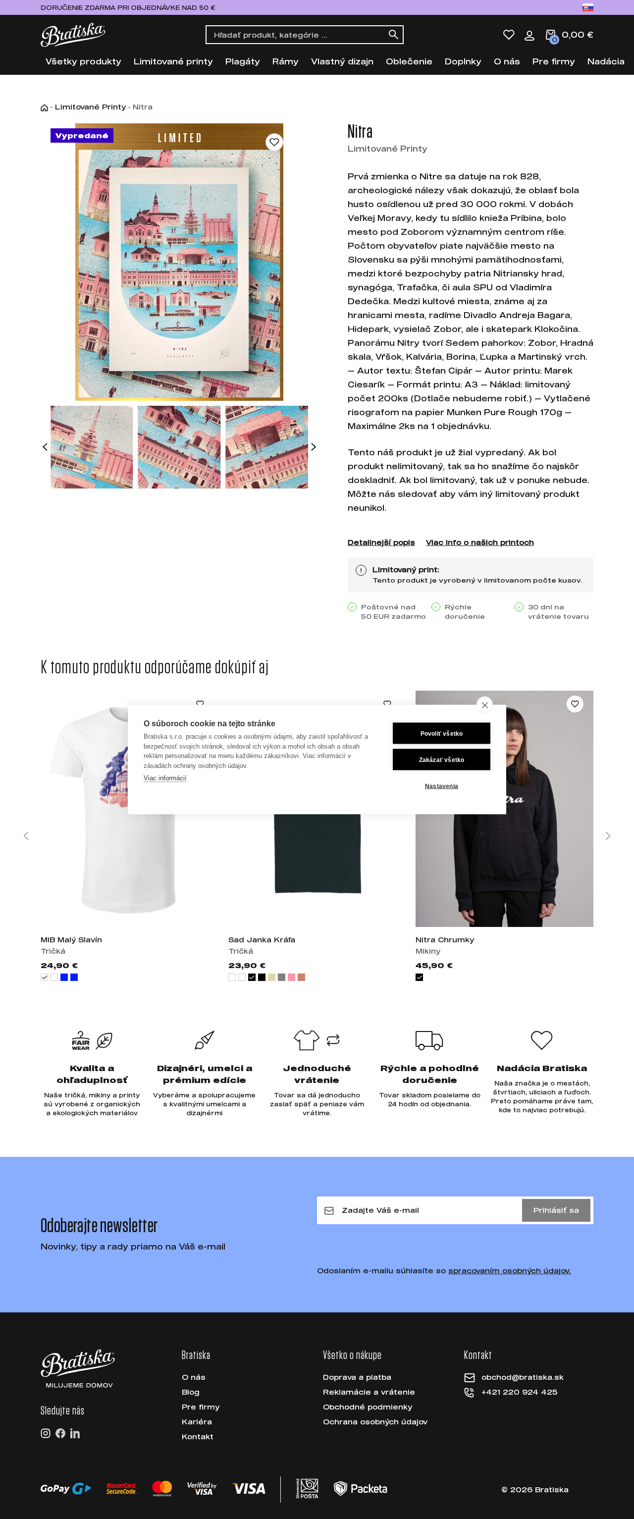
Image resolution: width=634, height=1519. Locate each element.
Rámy (285, 61)
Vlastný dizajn (342, 61)
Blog (191, 1392)
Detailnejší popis (381, 542)
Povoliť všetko (442, 733)
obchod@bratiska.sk (522, 1377)
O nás (507, 61)
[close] (484, 705)
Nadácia (606, 61)
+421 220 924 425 (519, 1392)
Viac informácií (165, 778)
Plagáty (242, 61)
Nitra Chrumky (445, 939)
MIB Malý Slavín (71, 939)
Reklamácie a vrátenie (369, 1392)
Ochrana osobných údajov (375, 1421)
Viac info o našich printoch (480, 542)
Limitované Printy (90, 107)
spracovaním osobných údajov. (509, 1270)
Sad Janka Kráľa (261, 939)
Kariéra (197, 1421)
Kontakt (197, 1436)
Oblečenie (409, 61)
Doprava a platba (357, 1377)
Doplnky (463, 61)
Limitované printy (173, 61)
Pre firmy (553, 61)
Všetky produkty (83, 61)
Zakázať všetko (442, 759)
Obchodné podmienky (367, 1407)
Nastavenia (441, 785)
